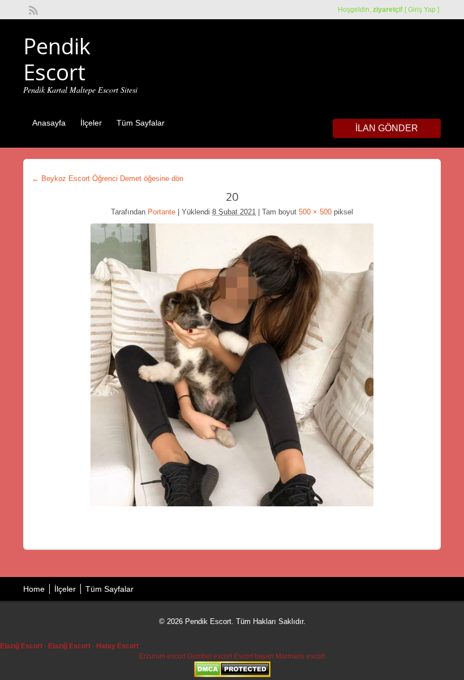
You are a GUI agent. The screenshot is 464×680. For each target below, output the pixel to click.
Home (34, 588)
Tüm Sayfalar (141, 122)
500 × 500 (315, 212)
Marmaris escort (300, 656)
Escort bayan (254, 656)
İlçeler (91, 122)
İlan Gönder (386, 128)
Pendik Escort (57, 59)
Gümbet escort (209, 656)
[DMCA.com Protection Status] (232, 675)
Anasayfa (49, 122)
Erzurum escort (162, 656)
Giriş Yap (422, 10)
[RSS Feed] (32, 9)
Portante (161, 212)
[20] (232, 364)
